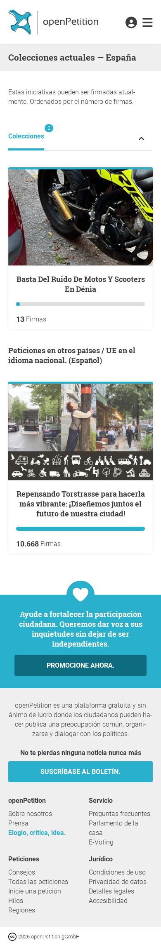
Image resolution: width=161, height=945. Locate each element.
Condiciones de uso (117, 872)
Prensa (18, 823)
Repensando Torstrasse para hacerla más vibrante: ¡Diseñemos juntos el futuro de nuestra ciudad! (81, 503)
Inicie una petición (34, 891)
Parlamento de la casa (113, 828)
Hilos (15, 901)
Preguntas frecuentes (119, 814)
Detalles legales (111, 891)
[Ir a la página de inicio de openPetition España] (54, 22)
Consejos (21, 872)
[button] (131, 23)
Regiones (21, 910)
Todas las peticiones (38, 882)
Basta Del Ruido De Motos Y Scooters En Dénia (81, 284)
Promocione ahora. (81, 665)
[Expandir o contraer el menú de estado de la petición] (141, 138)
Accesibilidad (108, 901)
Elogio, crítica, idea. (37, 833)
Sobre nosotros (30, 814)
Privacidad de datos (118, 882)
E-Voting (101, 842)
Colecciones (26, 132)
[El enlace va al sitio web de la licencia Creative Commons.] (13, 936)
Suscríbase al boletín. (80, 772)
